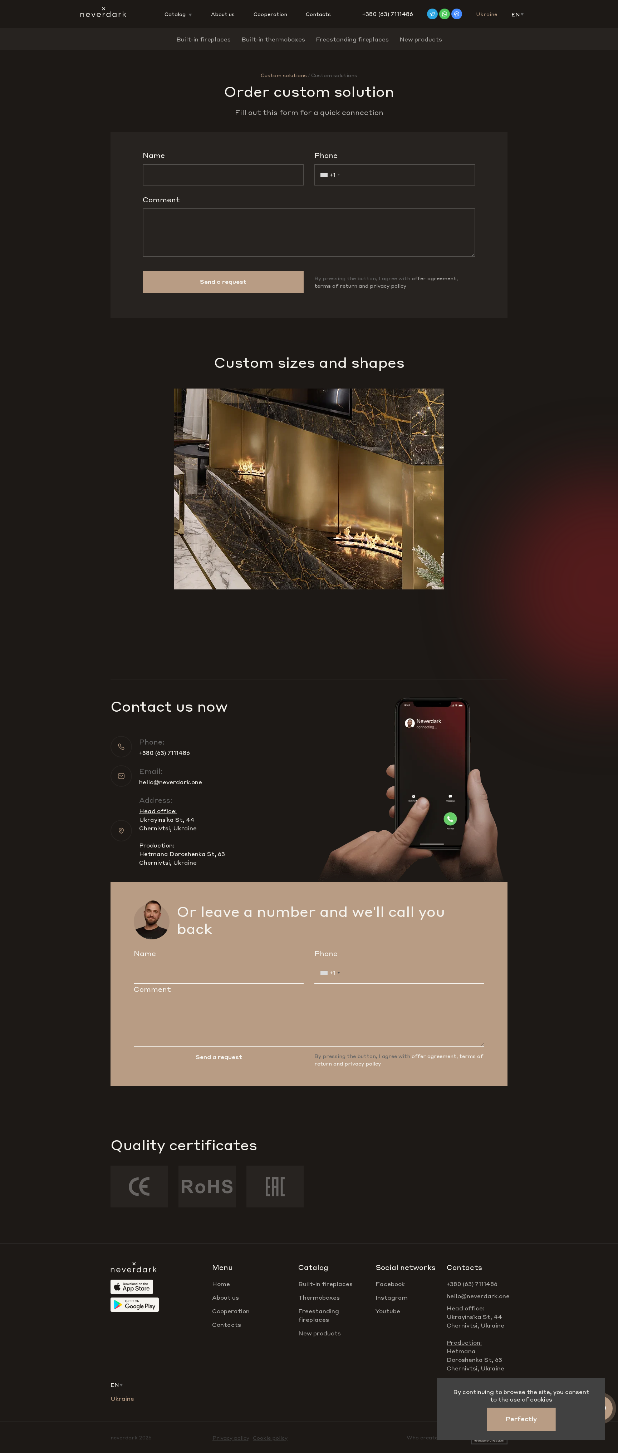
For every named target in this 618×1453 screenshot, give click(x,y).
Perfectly (521, 1419)
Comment (161, 199)
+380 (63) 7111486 (387, 14)
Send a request (223, 281)
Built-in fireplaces (203, 39)
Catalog (176, 14)
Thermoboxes (319, 1297)
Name (154, 155)
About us (223, 14)
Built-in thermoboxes (273, 39)
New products (420, 39)
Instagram (392, 1297)
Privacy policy (230, 1437)
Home (221, 1284)
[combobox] (328, 174)
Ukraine (486, 14)
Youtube (388, 1311)
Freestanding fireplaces (352, 39)
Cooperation (270, 14)
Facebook (390, 1284)
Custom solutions (284, 75)
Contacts (318, 14)
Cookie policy (270, 1437)
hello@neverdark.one (170, 782)
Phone (326, 155)
